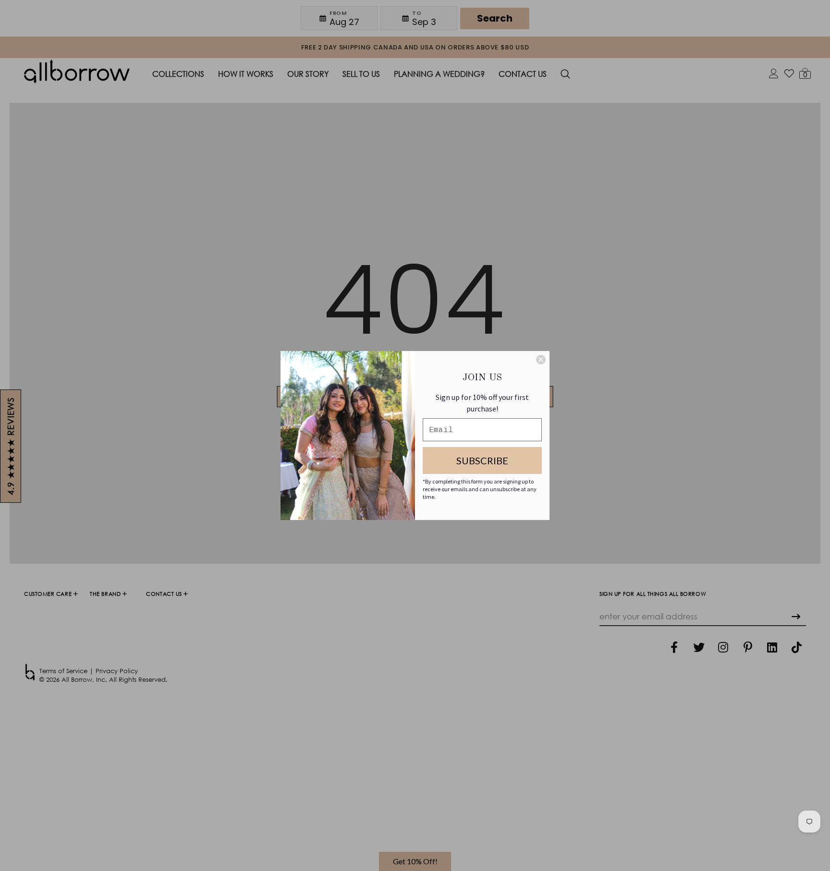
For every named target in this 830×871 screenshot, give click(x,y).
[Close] (541, 359)
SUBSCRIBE (482, 460)
